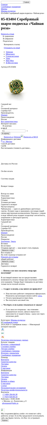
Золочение (5, 241)
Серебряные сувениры (10, 351)
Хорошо (5, 420)
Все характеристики (9, 121)
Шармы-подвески (8, 11)
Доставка (5, 364)
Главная (4, 4)
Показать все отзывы (9, 257)
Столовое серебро (8, 347)
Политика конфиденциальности (14, 390)
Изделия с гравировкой (10, 344)
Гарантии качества (8, 362)
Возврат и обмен (8, 381)
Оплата (4, 366)
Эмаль (13, 241)
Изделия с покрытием (10, 353)
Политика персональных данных (14, 340)
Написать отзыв (7, 250)
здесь (40, 296)
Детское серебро (7, 349)
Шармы (4, 9)
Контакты (5, 360)
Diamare (4, 115)
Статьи (4, 386)
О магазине (5, 368)
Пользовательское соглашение (13, 388)
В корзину (5, 133)
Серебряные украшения (10, 7)
